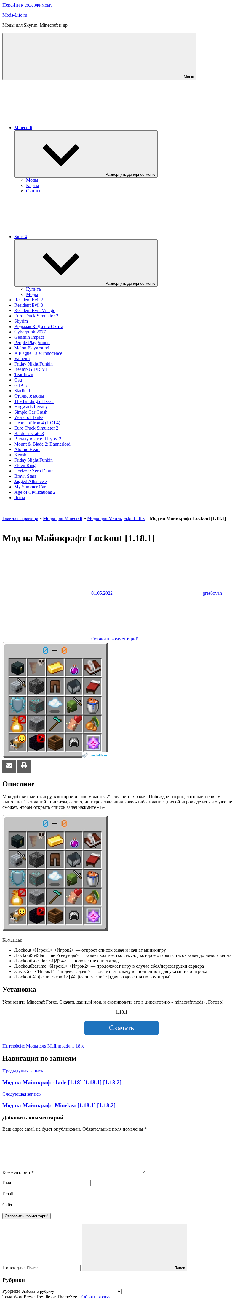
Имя (6, 1182)
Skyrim (21, 321)
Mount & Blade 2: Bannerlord (42, 444)
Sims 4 (20, 236)
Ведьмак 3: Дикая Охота (38, 326)
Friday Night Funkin (33, 363)
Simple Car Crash (30, 412)
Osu (18, 379)
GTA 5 (20, 385)
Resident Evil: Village (34, 310)
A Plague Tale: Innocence (38, 353)
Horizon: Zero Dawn (34, 470)
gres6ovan (212, 593)
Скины (33, 190)
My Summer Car (30, 486)
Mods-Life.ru (14, 15)
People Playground (32, 342)
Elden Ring (25, 465)
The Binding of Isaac (34, 401)
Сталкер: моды (29, 395)
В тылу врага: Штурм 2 (37, 438)
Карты (32, 185)
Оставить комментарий (114, 638)
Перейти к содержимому (27, 4)
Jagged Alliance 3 (30, 481)
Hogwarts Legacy (31, 406)
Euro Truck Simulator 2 (36, 315)
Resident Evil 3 (28, 305)
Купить (33, 289)
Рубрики (11, 1291)
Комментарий (18, 1172)
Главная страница (20, 518)
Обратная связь (96, 1296)
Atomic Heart (27, 449)
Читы (19, 497)
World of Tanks (28, 417)
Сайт (7, 1204)
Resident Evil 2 (28, 299)
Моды (32, 180)
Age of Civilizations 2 (34, 492)
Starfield (22, 390)
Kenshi (21, 454)
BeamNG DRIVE (31, 369)
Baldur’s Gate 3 (29, 433)
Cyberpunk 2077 (30, 331)
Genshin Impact (29, 337)
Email (7, 1193)
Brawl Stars (25, 476)
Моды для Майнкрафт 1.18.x (116, 518)
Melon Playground (31, 347)
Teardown (23, 374)
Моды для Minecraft (62, 518)
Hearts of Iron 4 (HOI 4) (37, 422)
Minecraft (23, 127)
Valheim (22, 358)
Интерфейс (13, 1045)
